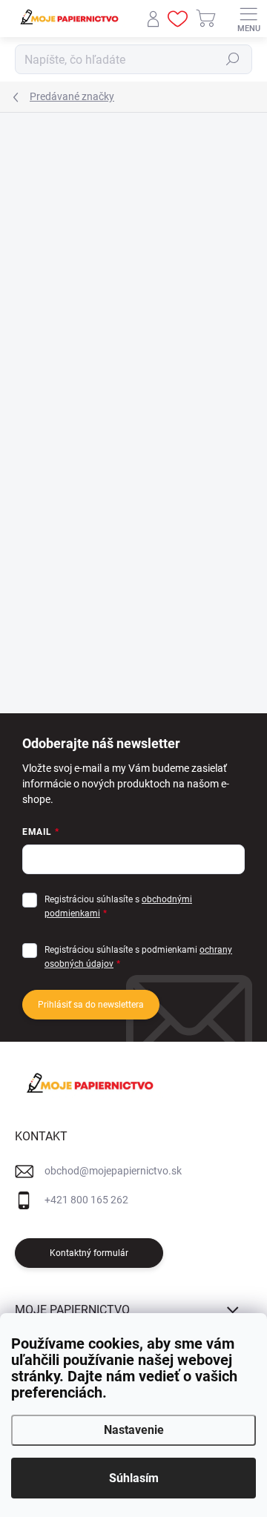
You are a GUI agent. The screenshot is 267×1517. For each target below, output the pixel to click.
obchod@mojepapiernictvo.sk (113, 1171)
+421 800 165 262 (86, 1200)
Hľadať (233, 59)
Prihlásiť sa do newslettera (91, 1004)
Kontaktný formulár (89, 1253)
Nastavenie (134, 1430)
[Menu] (248, 18)
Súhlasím (134, 1478)
